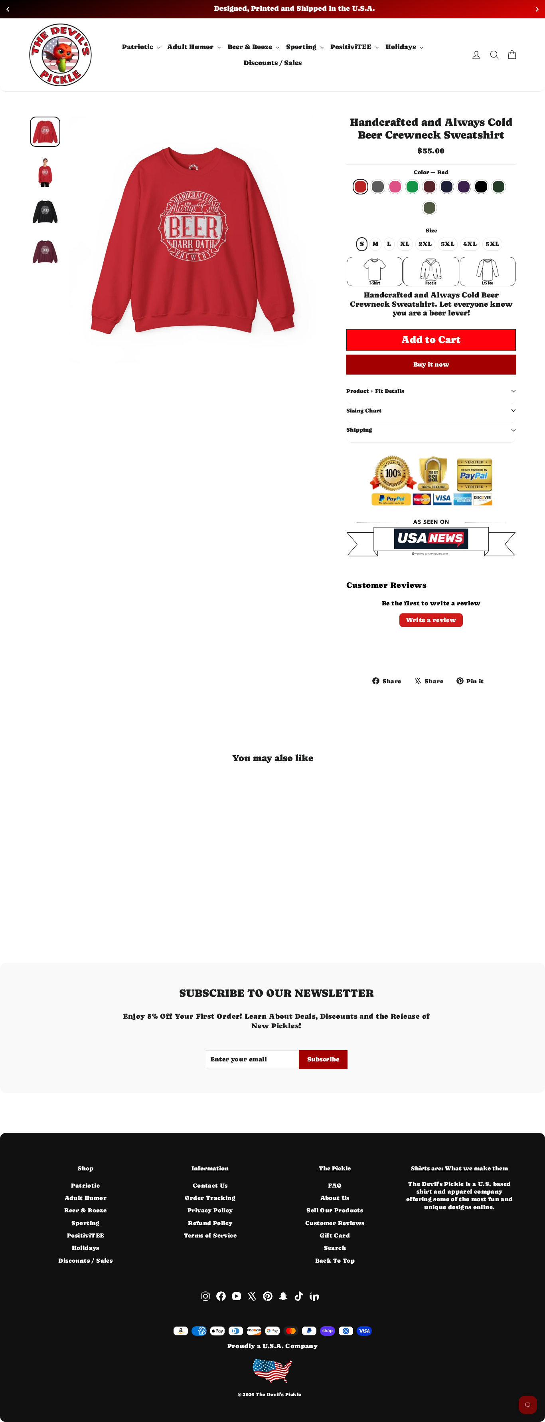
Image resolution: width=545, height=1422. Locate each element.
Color (431, 172)
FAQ (335, 1185)
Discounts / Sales (272, 63)
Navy (447, 187)
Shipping (359, 429)
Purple (464, 187)
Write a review (431, 620)
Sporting (302, 47)
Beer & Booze (250, 47)
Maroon (429, 187)
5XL (492, 244)
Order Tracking (210, 1197)
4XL (470, 244)
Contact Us (210, 1185)
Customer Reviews (334, 1223)
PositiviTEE (351, 47)
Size (431, 230)
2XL (425, 244)
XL (405, 244)
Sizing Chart (363, 410)
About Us (335, 1197)
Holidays (401, 47)
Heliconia (395, 187)
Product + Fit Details (375, 391)
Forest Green (499, 187)
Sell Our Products (334, 1210)
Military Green (429, 208)
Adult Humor (191, 47)
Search (335, 1247)
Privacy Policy (210, 1210)
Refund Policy (210, 1223)
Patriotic (138, 47)
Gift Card (335, 1235)
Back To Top (335, 1260)
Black (481, 187)
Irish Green (412, 187)
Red (360, 187)
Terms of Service (210, 1235)
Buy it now (431, 364)
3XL (447, 244)
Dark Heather (378, 187)
